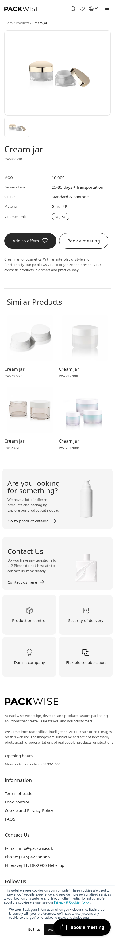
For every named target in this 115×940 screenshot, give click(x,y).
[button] (106, 8)
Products (22, 23)
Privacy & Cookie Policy (72, 902)
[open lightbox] (16, 127)
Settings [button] (34, 929)
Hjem (8, 23)
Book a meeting (83, 241)
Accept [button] (53, 929)
